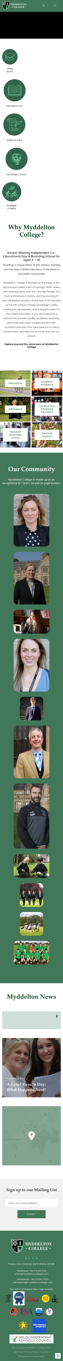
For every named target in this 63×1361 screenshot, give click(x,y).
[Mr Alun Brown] (31, 752)
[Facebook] (26, 1258)
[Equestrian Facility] (31, 924)
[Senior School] (31, 895)
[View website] (49, 1311)
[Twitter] (33, 1258)
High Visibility (46, 1289)
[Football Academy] (31, 953)
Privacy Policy (32, 1352)
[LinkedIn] (37, 1258)
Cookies (44, 1352)
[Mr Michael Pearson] (31, 816)
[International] (31, 708)
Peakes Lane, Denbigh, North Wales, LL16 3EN (31, 1263)
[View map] (31, 1135)
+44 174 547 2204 (39, 1279)
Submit (31, 1214)
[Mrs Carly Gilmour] (31, 520)
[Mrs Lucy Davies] (31, 578)
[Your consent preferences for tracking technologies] (58, 1356)
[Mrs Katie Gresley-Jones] (31, 665)
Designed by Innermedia (31, 1356)
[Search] (44, 5)
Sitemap (18, 1352)
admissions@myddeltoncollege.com (33, 1282)
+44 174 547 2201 (37, 1270)
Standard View (30, 1289)
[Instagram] (29, 1258)
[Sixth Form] (31, 621)
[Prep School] (31, 866)
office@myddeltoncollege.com (31, 1273)
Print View (15, 1289)
